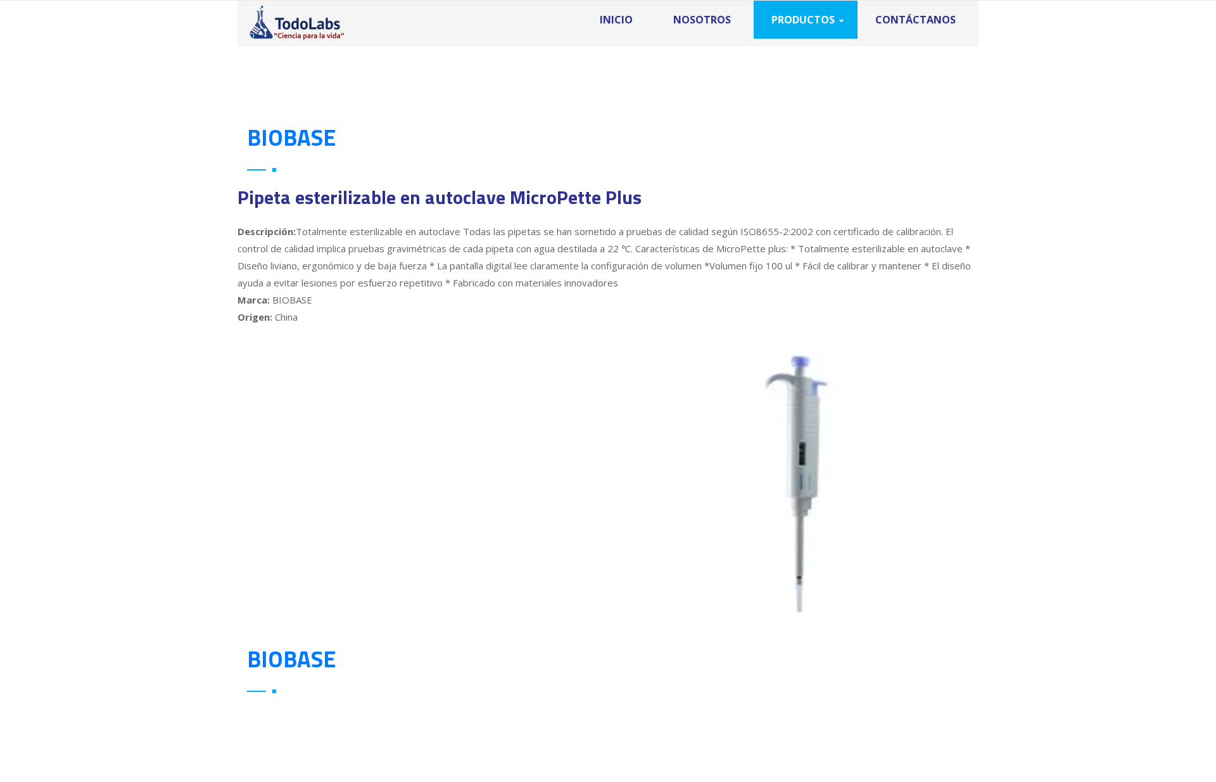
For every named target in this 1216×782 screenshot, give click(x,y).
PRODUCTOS (803, 20)
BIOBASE (291, 137)
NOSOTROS (702, 20)
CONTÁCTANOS (915, 20)
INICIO (616, 20)
